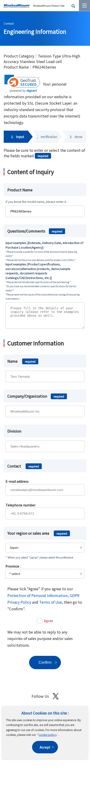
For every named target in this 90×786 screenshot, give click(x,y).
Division (14, 431)
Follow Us (40, 696)
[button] (22, 83)
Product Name (20, 189)
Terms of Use (50, 602)
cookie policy (47, 735)
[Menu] (84, 5)
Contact (9, 23)
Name (21, 361)
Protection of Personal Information (37, 595)
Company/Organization (35, 396)
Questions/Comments (34, 231)
